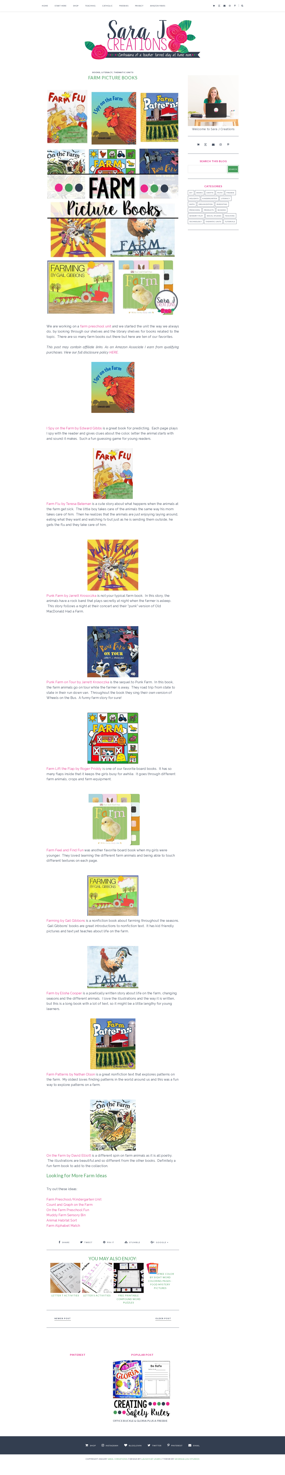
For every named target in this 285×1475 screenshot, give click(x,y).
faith (220, 193)
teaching (230, 216)
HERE (113, 352)
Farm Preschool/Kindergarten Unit (74, 1199)
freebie (230, 193)
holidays (194, 198)
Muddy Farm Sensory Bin (66, 1215)
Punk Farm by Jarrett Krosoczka (71, 596)
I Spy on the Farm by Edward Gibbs (74, 428)
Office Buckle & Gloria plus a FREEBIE (140, 1420)
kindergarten (209, 198)
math (192, 204)
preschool (194, 210)
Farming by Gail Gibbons (66, 921)
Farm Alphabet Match (63, 1226)
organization (206, 204)
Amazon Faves (157, 6)
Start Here (60, 6)
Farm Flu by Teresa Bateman (69, 504)
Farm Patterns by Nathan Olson (71, 1074)
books (96, 72)
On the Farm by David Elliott (69, 1155)
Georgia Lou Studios (187, 1459)
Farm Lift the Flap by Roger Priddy (74, 769)
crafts (209, 193)
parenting (222, 204)
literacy (106, 72)
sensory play (196, 216)
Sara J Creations (117, 1459)
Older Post (163, 1318)
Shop (76, 6)
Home (45, 6)
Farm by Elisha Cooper (64, 993)
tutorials (230, 222)
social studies (214, 216)
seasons (222, 210)
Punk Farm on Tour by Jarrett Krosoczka (78, 682)
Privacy (139, 6)
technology (195, 222)
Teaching (90, 6)
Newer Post (62, 1318)
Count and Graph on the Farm (70, 1205)
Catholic (107, 6)
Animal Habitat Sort (62, 1220)
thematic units (123, 72)
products (209, 210)
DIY (191, 193)
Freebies (123, 6)
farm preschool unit (95, 326)
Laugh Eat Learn (151, 1459)
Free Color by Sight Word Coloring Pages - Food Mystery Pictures (161, 1280)
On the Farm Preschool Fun (68, 1210)
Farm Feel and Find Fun (65, 850)
